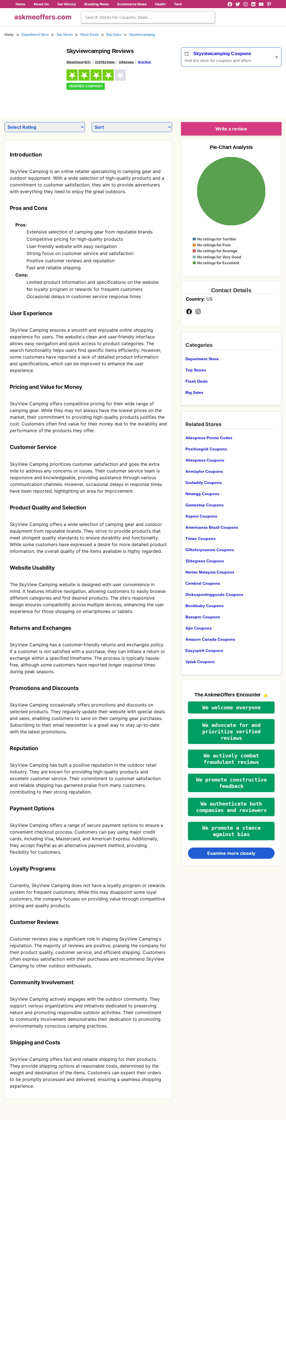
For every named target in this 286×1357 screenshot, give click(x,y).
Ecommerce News (132, 4)
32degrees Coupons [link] (204, 561)
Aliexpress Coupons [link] (204, 460)
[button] (231, 707)
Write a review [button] (231, 129)
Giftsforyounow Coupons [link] (209, 550)
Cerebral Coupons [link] (202, 583)
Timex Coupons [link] (200, 538)
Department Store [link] (35, 35)
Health (160, 4)
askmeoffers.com (43, 17)
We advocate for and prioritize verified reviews (231, 731)
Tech (178, 4)
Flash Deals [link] (89, 35)
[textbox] (147, 17)
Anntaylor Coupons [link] (204, 471)
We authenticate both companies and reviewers (231, 807)
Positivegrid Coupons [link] (206, 449)
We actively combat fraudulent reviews (231, 758)
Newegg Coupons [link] (202, 494)
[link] (32, 75)
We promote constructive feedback (231, 782)
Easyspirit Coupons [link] (204, 650)
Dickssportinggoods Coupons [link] (214, 594)
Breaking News (96, 4)
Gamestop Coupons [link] (204, 505)
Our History (66, 4)
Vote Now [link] (144, 62)
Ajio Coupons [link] (198, 628)
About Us (41, 4)
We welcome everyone (231, 707)
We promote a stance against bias (231, 831)
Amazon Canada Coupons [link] (210, 639)
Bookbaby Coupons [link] (204, 605)
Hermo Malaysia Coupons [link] (209, 572)
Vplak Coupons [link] (200, 661)
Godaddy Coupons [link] (203, 482)
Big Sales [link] (113, 35)
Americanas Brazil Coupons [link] (211, 527)
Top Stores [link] (64, 35)
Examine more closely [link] (231, 853)
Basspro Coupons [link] (202, 617)
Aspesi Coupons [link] (201, 516)
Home (20, 4)
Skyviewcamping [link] (142, 35)
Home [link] (9, 35)
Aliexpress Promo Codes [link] (208, 438)
